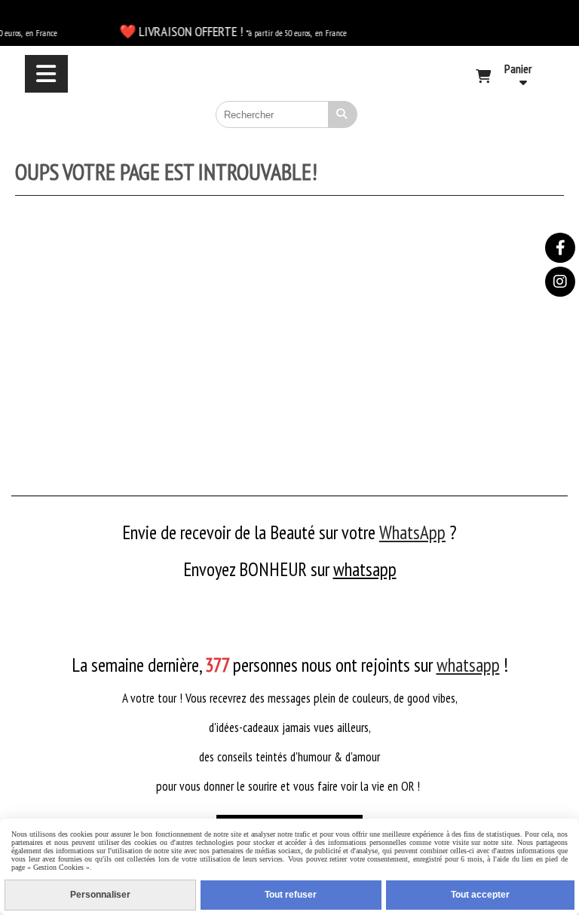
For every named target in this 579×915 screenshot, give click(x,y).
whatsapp (365, 569)
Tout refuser (291, 894)
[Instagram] (560, 282)
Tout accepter (480, 894)
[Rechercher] (343, 114)
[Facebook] (560, 248)
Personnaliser (100, 894)
